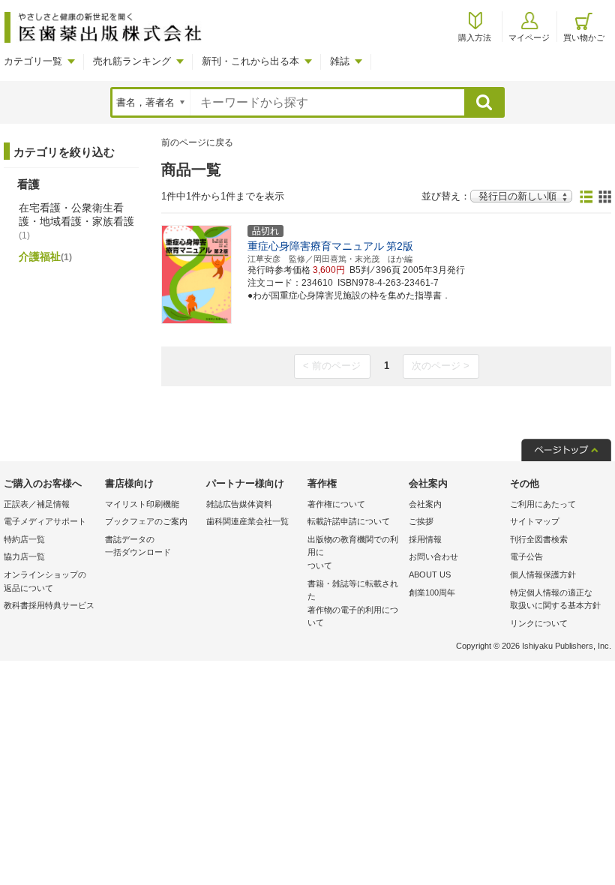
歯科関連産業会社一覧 (247, 521)
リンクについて (539, 623)
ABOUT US (430, 574)
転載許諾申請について (349, 521)
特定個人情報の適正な (555, 599)
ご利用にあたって (543, 504)
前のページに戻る (197, 142)
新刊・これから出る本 (250, 61)
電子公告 (526, 556)
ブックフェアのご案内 (146, 521)
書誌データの (138, 546)
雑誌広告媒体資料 (239, 504)
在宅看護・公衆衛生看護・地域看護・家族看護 (76, 221)
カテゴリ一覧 (33, 61)
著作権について (336, 504)
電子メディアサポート (45, 521)
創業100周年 (432, 592)
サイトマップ (535, 521)
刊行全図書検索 (539, 539)
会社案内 (425, 504)
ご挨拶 (421, 521)
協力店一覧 (24, 556)
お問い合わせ (433, 556)
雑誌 (340, 61)
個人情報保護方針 (543, 574)
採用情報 (425, 539)
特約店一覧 (24, 539)
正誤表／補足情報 (37, 504)
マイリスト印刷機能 (142, 504)
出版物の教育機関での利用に (353, 552)
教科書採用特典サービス (49, 605)
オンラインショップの (45, 581)
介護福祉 (45, 256)
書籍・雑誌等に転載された (353, 603)
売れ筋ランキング (132, 61)
